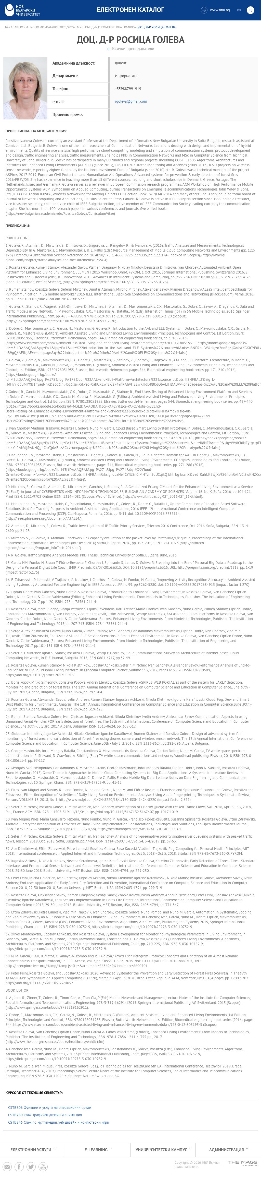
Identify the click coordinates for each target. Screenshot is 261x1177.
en (239, 10)
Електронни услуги (30, 1150)
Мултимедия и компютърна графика (106, 28)
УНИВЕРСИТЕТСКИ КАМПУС (161, 1150)
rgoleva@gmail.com (131, 101)
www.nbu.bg (216, 10)
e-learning (96, 1150)
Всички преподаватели (133, 49)
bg (251, 10)
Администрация (226, 1150)
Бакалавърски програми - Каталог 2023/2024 (40, 28)
